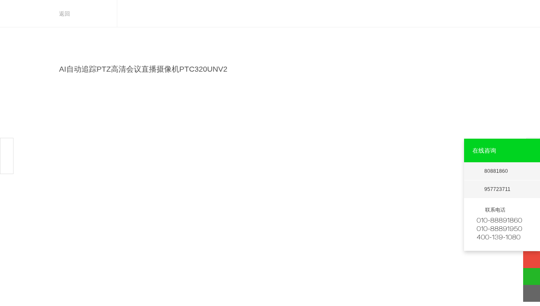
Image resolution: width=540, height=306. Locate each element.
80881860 (496, 171)
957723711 (497, 189)
